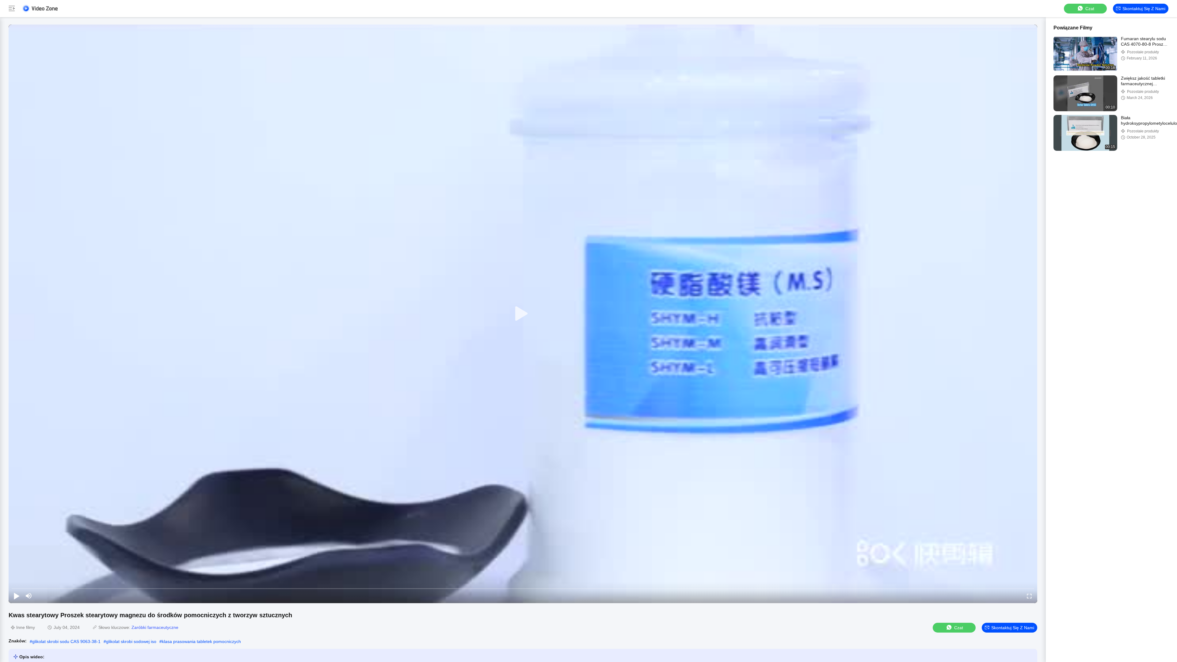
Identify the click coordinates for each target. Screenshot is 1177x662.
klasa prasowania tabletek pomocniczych (201, 641)
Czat (1089, 8)
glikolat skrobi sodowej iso (131, 641)
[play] (523, 313)
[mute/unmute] (29, 595)
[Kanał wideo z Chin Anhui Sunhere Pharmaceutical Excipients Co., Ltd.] (40, 8)
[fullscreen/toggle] (1029, 595)
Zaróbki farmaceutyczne (154, 627)
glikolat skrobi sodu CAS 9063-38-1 (66, 641)
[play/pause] (16, 595)
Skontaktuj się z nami (1143, 8)
